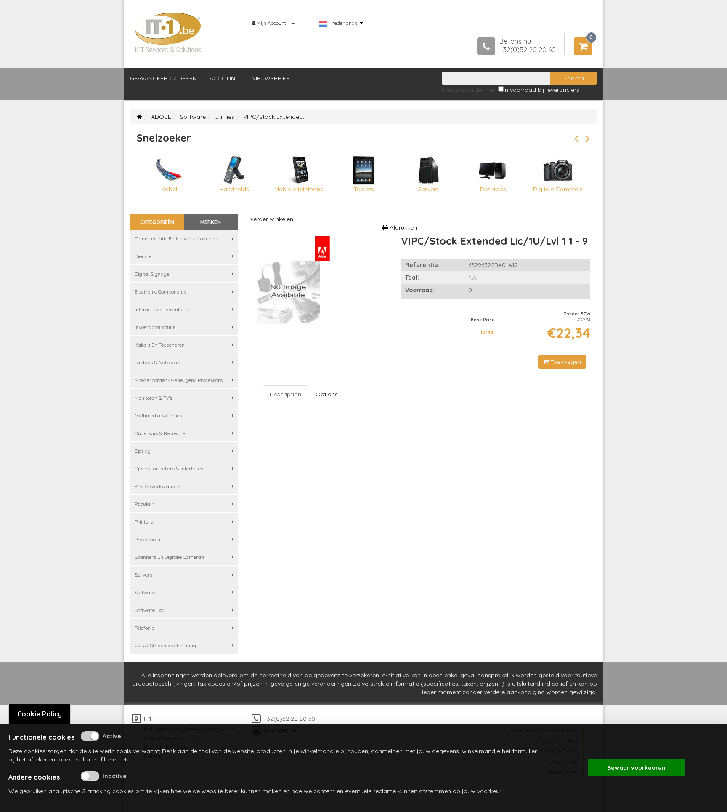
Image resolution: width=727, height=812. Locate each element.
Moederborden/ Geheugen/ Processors (179, 380)
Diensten (144, 256)
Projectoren (147, 539)
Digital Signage (152, 274)
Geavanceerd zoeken (163, 78)
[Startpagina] (139, 116)
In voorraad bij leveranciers (541, 89)
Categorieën (157, 222)
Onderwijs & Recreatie (160, 433)
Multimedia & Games (158, 415)
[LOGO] (168, 32)
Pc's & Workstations (157, 486)
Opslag (143, 451)
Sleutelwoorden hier (469, 89)
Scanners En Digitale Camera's (169, 557)
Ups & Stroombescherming (165, 645)
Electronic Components (160, 291)
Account (224, 78)
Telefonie (144, 628)
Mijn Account (271, 23)
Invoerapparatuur (155, 327)
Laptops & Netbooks (157, 362)
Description (285, 394)
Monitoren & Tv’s (153, 398)
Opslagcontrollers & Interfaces (169, 468)
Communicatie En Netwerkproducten (176, 238)
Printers (144, 521)
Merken (210, 222)
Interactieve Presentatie (161, 309)
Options (327, 394)
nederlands (344, 23)
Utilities (224, 116)
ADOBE (161, 116)
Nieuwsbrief (270, 78)
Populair (144, 504)
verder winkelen (271, 219)
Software (193, 116)
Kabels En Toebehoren (160, 345)
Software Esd (150, 610)
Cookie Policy (39, 714)
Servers (143, 575)
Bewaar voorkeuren (636, 768)
